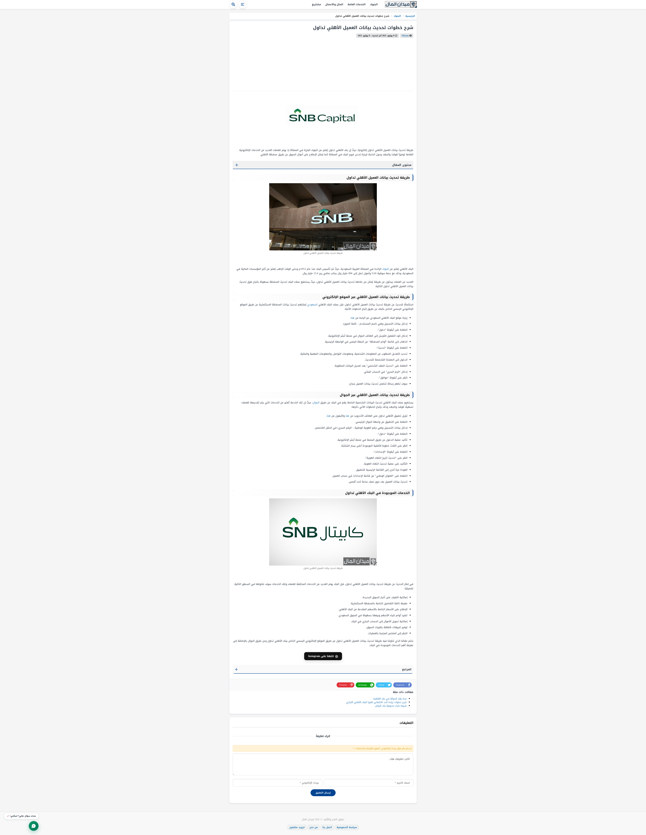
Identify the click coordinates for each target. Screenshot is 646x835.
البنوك (374, 4)
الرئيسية (409, 16)
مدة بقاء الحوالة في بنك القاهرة (390, 699)
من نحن (313, 827)
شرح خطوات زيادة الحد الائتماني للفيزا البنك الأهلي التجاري (376, 702)
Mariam (405, 35)
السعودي (312, 304)
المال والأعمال (334, 4)
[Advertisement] (312, 63)
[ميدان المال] (401, 4)
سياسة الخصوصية (347, 827)
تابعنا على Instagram (323, 656)
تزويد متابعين (297, 827)
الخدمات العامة (357, 4)
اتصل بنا (327, 827)
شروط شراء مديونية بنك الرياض (391, 706)
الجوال (316, 402)
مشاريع (316, 4)
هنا (352, 317)
